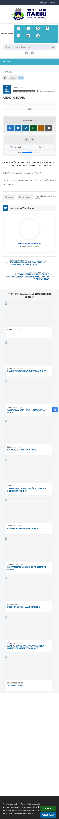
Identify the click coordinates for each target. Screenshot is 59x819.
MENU (8, 62)
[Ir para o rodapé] (23, 41)
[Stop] (32, 139)
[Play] (26, 139)
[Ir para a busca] (17, 41)
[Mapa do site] (28, 35)
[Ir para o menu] (51, 35)
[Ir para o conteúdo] (45, 35)
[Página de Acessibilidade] (37, 35)
